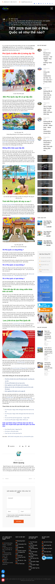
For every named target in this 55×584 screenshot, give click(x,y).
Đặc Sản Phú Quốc (19, 21)
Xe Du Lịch (19, 555)
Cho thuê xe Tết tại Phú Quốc (11, 431)
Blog (12, 21)
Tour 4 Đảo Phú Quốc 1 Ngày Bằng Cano (47, 233)
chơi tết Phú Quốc (16, 25)
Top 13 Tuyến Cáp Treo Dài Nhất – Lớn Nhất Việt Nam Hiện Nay (47, 110)
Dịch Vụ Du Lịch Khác (45, 183)
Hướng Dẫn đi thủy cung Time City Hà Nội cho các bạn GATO (47, 95)
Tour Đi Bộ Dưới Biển (45, 200)
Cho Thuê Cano (20, 563)
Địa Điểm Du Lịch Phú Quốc (34, 21)
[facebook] (36, 3)
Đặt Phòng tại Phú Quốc (45, 175)
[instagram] (52, 3)
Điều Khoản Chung (47, 555)
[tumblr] (45, 3)
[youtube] (49, 3)
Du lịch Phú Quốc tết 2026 (8, 204)
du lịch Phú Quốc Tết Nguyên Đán (19, 368)
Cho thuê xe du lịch (21, 550)
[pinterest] (43, 3)
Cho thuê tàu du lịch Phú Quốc (45, 158)
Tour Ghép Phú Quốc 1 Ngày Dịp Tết (13, 429)
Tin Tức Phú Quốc (36, 23)
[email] (34, 3)
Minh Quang (14, 19)
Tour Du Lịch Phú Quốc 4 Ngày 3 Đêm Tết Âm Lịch (16, 419)
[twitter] (47, 3)
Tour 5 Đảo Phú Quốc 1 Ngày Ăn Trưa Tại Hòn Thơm (48, 223)
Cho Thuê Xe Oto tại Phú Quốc (45, 167)
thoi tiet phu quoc (27, 25)
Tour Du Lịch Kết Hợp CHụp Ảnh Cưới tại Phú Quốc (45, 209)
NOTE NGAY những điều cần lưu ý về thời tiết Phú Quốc (21, 436)
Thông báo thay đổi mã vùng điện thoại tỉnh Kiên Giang (48, 366)
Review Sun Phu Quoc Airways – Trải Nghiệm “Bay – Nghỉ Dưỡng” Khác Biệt (47, 58)
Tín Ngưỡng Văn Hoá (24, 23)
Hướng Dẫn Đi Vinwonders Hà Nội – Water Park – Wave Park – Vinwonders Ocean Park (47, 127)
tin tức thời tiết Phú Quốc (40, 25)
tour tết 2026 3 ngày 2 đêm (27, 398)
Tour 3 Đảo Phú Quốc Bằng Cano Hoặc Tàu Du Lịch (48, 242)
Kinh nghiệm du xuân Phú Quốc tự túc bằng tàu (17, 385)
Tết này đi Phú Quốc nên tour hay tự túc (15, 383)
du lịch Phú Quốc (21, 362)
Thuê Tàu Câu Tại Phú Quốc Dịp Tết (13, 433)
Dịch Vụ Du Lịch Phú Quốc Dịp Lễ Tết (45, 192)
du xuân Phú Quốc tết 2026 (18, 323)
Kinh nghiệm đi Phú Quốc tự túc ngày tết (15, 391)
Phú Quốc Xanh (25, 65)
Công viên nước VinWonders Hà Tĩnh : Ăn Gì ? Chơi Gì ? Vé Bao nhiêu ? (47, 77)
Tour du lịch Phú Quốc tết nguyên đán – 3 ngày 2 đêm (17, 417)
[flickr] (38, 3)
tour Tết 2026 (16, 65)
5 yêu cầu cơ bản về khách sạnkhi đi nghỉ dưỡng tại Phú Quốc (48, 351)
